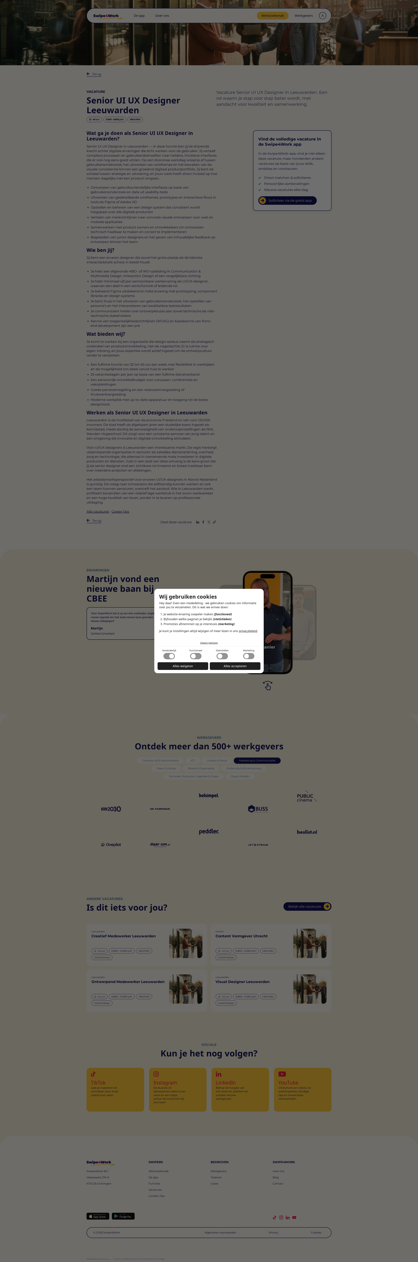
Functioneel (195, 650)
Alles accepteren (235, 666)
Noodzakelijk (169, 650)
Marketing (248, 650)
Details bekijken (209, 642)
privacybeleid (248, 631)
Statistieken (222, 650)
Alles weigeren (183, 666)
